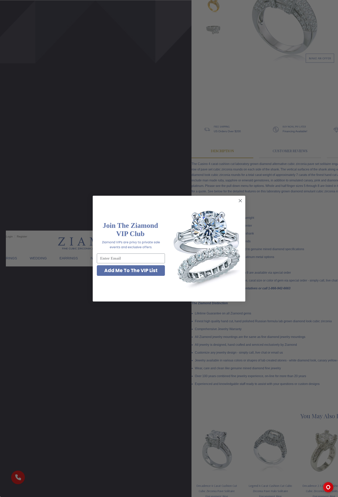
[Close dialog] (240, 200)
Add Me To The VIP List (130, 270)
